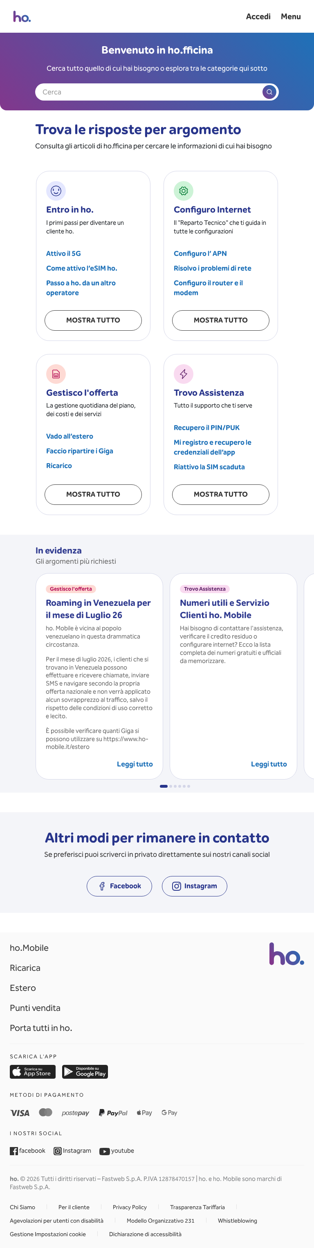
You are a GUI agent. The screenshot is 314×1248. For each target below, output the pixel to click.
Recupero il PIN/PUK (207, 427)
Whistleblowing (237, 1221)
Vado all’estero (69, 436)
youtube (122, 1150)
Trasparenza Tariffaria (197, 1207)
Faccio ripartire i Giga (79, 451)
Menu (291, 16)
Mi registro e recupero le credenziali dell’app (212, 447)
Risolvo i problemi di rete (212, 268)
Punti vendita (35, 1007)
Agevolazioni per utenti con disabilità (56, 1221)
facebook (31, 1150)
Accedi (258, 16)
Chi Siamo (22, 1207)
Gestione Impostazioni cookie (48, 1234)
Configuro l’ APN (200, 253)
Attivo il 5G (63, 253)
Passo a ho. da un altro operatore (81, 288)
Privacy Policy (130, 1207)
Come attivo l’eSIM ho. (81, 268)
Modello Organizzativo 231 (161, 1221)
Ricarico (59, 466)
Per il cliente (74, 1207)
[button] (164, 786)
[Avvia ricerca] (269, 92)
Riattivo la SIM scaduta (209, 467)
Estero (23, 987)
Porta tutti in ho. (41, 1027)
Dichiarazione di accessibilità (145, 1234)
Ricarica (25, 967)
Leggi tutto (135, 764)
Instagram (76, 1150)
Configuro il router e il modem (208, 288)
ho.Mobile (29, 947)
